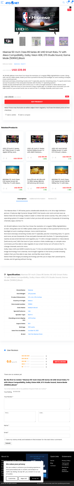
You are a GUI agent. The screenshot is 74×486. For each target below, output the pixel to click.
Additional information (37, 199)
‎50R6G (30, 304)
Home (52, 461)
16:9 (29, 323)
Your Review (8, 397)
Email (6, 432)
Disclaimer (65, 467)
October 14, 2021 (33, 330)
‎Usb (29, 311)
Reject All (24, 478)
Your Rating (8, 392)
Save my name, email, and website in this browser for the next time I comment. (34, 440)
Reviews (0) (52, 199)
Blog (51, 463)
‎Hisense (30, 290)
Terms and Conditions (65, 464)
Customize (11, 478)
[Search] (63, 2)
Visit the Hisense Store (35, 334)
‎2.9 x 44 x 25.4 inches (35, 297)
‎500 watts (31, 327)
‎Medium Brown (33, 308)
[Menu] (2, 2)
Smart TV (23, 64)
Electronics (17, 64)
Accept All (35, 478)
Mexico (30, 301)
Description (22, 199)
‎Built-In (30, 315)
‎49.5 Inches (32, 318)
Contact (53, 466)
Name (6, 425)
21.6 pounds (32, 294)
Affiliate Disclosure (65, 470)
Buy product (37, 102)
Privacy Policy (66, 461)
